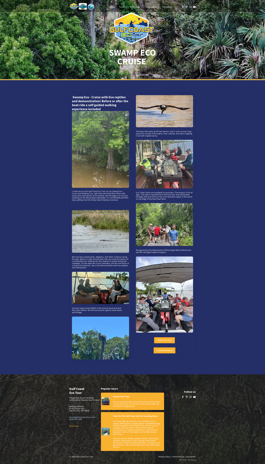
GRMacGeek (192, 460)
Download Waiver (164, 350)
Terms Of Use (178, 456)
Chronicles (167, 7)
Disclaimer (191, 456)
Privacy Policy (164, 456)
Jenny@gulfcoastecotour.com (82, 417)
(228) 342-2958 (75, 419)
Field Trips (135, 7)
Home (112, 7)
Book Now (73, 426)
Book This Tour (164, 340)
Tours (122, 7)
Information (151, 7)
